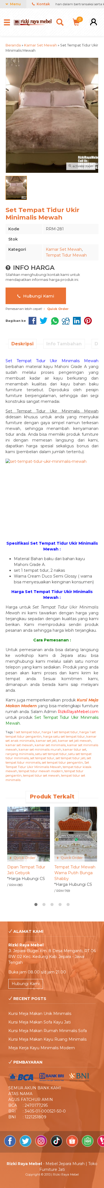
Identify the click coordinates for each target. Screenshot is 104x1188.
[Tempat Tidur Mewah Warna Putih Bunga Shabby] (75, 833)
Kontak (43, 4)
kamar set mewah (19, 745)
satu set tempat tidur (51, 754)
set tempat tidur (42, 758)
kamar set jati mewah (74, 741)
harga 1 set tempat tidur (60, 732)
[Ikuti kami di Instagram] (41, 1145)
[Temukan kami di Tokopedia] (88, 1145)
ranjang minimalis (20, 754)
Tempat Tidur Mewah (66, 255)
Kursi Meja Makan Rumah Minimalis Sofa (47, 1030)
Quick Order (24, 858)
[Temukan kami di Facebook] (10, 1145)
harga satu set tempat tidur (64, 736)
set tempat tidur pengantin (62, 762)
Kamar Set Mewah (64, 249)
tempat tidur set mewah (41, 775)
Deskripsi (22, 343)
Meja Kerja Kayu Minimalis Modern (41, 1047)
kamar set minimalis (50, 745)
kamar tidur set (74, 749)
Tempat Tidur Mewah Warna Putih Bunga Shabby (74, 873)
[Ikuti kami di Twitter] (26, 1145)
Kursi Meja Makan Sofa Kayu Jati (39, 1022)
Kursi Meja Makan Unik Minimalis (39, 1013)
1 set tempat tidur (27, 732)
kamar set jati (46, 741)
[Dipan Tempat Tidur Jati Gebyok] (28, 833)
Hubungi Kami (38, 296)
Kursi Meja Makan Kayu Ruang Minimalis (47, 1039)
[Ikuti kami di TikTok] (57, 1145)
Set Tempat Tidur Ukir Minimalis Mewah (47, 765)
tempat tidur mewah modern (41, 771)
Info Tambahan (64, 343)
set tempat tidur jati (70, 758)
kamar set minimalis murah (40, 749)
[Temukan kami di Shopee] (72, 1145)
